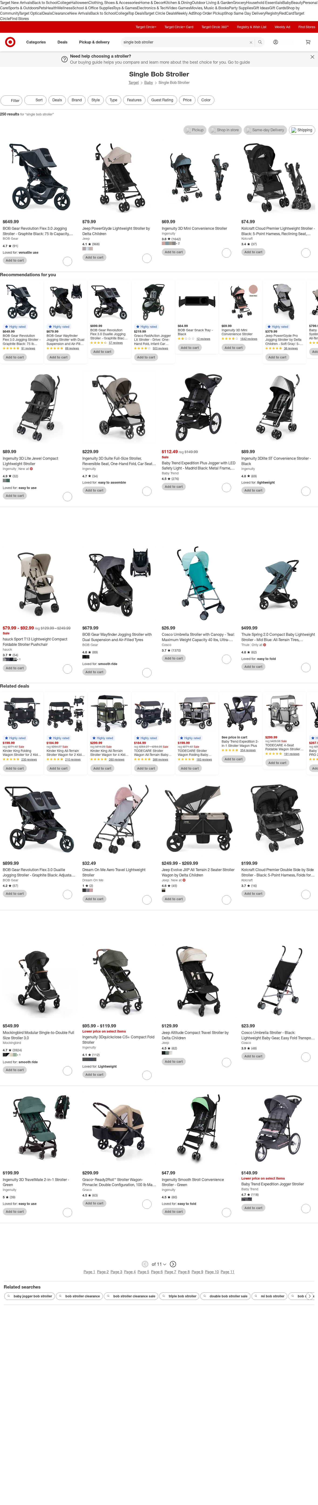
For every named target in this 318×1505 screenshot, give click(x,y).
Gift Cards (277, 8)
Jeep (86, 238)
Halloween (79, 2)
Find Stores (19, 18)
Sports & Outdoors (23, 8)
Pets (42, 8)
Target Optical (30, 13)
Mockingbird (12, 1043)
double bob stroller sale (228, 1296)
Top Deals (136, 13)
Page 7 (170, 1271)
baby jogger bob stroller (33, 1296)
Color (205, 100)
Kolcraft (247, 238)
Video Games (179, 8)
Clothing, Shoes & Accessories (113, 2)
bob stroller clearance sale (134, 1296)
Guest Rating (162, 100)
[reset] (251, 42)
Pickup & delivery (94, 42)
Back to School (45, 2)
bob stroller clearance (82, 1296)
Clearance (60, 13)
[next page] (173, 1264)
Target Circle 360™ (215, 27)
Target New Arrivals (16, 2)
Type (113, 100)
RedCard (286, 13)
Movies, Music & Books (209, 8)
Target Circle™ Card (179, 27)
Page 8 (184, 1271)
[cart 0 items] (308, 42)
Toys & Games (125, 8)
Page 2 (103, 1271)
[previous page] (145, 1264)
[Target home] (10, 42)
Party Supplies (241, 8)
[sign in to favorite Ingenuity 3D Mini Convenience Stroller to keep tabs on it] (226, 253)
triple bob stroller (182, 1296)
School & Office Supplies (92, 8)
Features (134, 100)
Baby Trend (170, 473)
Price (187, 100)
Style (95, 100)
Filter (15, 100)
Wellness (64, 8)
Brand (77, 100)
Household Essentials (264, 2)
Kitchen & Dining (178, 2)
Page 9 (197, 1271)
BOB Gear (10, 238)
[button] (15, 326)
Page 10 (212, 1271)
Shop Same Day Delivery (244, 13)
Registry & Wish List (251, 27)
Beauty (297, 2)
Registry (272, 13)
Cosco (166, 645)
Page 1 (89, 1271)
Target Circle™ (146, 27)
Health (51, 8)
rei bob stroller (272, 1296)
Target (134, 82)
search (260, 42)
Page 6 (157, 1271)
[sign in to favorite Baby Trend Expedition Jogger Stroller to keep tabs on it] (306, 1208)
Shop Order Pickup (208, 13)
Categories (36, 42)
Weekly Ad (184, 13)
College (64, 2)
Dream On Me (92, 880)
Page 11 (227, 1271)
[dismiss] (312, 56)
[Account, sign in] (284, 42)
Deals (47, 13)
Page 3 (116, 1271)
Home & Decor (151, 2)
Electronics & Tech (152, 8)
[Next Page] (313, 101)
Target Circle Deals (160, 13)
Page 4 (130, 1271)
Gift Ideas (261, 8)
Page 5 (143, 1271)
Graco (87, 1190)
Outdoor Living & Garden (212, 2)
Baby (286, 2)
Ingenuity (168, 233)
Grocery (239, 2)
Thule (245, 645)
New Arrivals (79, 13)
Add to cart (15, 260)
